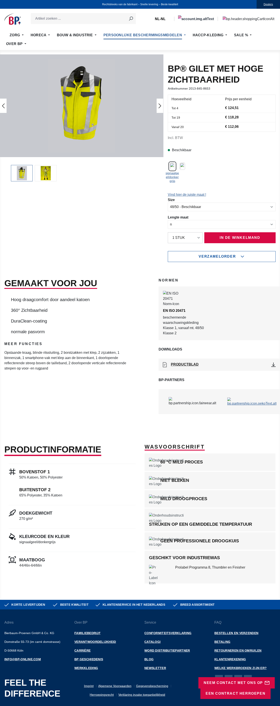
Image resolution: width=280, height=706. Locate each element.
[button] (81, 106)
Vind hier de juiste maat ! (187, 194)
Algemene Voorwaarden (114, 686)
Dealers (268, 4)
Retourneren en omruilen (237, 650)
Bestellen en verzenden (236, 633)
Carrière (82, 650)
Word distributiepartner (167, 650)
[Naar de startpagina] (12, 19)
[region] (81, 117)
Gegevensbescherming (152, 686)
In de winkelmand (240, 237)
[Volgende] (160, 106)
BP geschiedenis (88, 659)
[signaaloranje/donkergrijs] (182, 166)
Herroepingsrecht (102, 694)
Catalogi (152, 642)
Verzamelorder (217, 256)
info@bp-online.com (22, 659)
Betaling (222, 642)
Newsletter (155, 668)
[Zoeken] (131, 18)
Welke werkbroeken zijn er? (240, 668)
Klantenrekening (230, 659)
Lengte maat (178, 217)
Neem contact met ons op (233, 683)
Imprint (89, 686)
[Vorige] (3, 106)
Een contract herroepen (235, 693)
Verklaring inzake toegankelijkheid (141, 694)
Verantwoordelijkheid (95, 642)
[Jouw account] (196, 19)
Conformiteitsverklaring (167, 633)
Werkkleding (86, 668)
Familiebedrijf (87, 633)
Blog (149, 659)
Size (171, 200)
